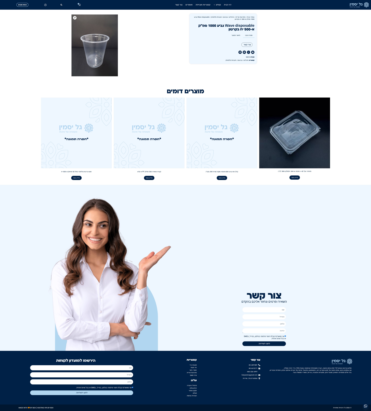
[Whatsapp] (365, 406)
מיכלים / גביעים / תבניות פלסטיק (222, 17)
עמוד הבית (250, 17)
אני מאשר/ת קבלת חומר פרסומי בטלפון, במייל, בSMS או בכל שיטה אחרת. (103, 388)
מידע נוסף (294, 177)
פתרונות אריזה (240, 17)
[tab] (248, 35)
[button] (61, 4)
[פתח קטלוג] (214, 4)
